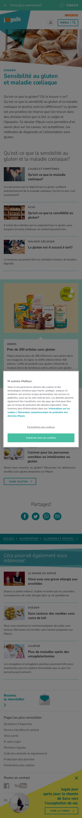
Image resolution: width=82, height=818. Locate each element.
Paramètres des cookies (41, 426)
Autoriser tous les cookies (41, 437)
